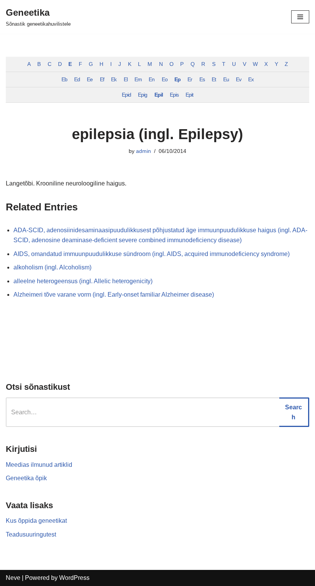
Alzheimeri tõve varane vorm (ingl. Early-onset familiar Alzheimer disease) (113, 294)
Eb (64, 79)
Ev (238, 79)
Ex (251, 79)
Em (138, 79)
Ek (113, 79)
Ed (77, 79)
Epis (174, 95)
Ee (90, 79)
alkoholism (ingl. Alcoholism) (52, 267)
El (126, 79)
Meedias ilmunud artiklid (39, 464)
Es (202, 79)
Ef (102, 79)
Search (293, 412)
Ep (177, 79)
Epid (126, 95)
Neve (13, 578)
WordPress (74, 578)
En (151, 79)
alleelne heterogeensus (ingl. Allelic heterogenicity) (83, 281)
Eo (164, 79)
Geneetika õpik (26, 478)
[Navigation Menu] (300, 16)
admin (143, 151)
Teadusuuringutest (31, 534)
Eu (226, 79)
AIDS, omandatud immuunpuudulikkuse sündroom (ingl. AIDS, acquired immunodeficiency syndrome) (151, 254)
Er (189, 79)
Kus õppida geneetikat (36, 520)
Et (214, 79)
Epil (158, 95)
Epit (189, 95)
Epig (142, 95)
